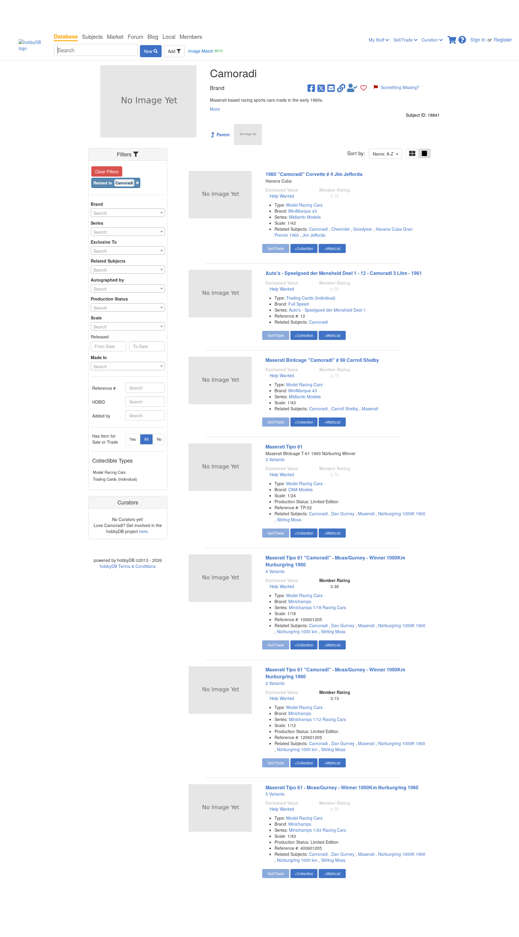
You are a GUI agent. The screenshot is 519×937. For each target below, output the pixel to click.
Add (172, 51)
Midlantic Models (305, 217)
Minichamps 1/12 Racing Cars (317, 719)
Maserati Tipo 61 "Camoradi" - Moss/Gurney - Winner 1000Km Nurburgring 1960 (335, 561)
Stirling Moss (289, 519)
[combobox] (128, 212)
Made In (99, 357)
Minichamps (299, 601)
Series (97, 223)
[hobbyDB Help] (462, 38)
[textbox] (128, 213)
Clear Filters (106, 171)
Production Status (109, 299)
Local (168, 36)
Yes (132, 439)
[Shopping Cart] (452, 38)
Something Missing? (400, 87)
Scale (96, 318)
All (146, 439)
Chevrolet (340, 229)
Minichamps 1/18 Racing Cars (317, 607)
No (159, 439)
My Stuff (377, 40)
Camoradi (318, 229)
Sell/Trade (403, 40)
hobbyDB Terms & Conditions (128, 566)
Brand (97, 204)
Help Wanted (282, 196)
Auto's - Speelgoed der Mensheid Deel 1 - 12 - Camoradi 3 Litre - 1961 (344, 273)
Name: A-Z (384, 154)
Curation (430, 40)
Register (503, 39)
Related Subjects (108, 261)
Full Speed (298, 304)
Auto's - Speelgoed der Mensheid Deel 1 (327, 310)
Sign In (477, 39)
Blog (152, 36)
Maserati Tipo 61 (284, 446)
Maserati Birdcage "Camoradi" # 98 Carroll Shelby (322, 359)
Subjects (92, 36)
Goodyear (362, 229)
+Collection (304, 248)
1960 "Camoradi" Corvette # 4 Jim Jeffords (314, 174)
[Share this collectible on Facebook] (311, 88)
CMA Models (300, 489)
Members (191, 36)
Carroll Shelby (344, 408)
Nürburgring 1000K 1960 (401, 513)
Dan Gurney (342, 513)
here (143, 531)
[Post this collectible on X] (321, 88)
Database (66, 36)
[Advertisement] (259, 15)
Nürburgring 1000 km (297, 631)
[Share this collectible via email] (331, 88)
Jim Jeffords (313, 235)
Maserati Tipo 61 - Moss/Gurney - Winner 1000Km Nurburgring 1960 (342, 787)
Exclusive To (104, 242)
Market (115, 36)
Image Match (205, 51)
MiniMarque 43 (302, 211)
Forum (135, 36)
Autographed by (107, 280)
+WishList (332, 248)
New (148, 51)
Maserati (370, 408)
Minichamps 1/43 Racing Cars (317, 830)
